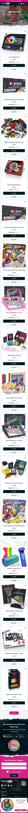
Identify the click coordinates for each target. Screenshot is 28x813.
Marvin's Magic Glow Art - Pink (14, 312)
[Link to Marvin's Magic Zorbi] (14, 42)
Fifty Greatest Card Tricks (14, 355)
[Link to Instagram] (5, 785)
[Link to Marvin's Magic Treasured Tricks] (14, 383)
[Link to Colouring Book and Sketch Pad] (14, 596)
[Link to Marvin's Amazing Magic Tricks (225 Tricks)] (14, 255)
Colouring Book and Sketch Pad (14, 611)
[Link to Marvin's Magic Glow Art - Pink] (14, 298)
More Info (18, 66)
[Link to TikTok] (12, 785)
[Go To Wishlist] (21, 3)
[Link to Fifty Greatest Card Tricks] (14, 341)
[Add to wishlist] (25, 31)
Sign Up (14, 775)
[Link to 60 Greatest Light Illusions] (14, 170)
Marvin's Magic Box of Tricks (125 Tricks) (14, 526)
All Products (6, 7)
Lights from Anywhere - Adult (14, 694)
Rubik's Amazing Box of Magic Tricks (14, 142)
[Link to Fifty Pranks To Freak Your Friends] (14, 468)
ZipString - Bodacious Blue (14, 568)
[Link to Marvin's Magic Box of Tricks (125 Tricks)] (14, 511)
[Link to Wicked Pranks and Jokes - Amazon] (14, 639)
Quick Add (14, 69)
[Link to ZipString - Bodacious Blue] (14, 554)
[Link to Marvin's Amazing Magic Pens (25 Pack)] (14, 85)
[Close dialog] (26, 798)
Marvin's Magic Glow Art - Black (14, 440)
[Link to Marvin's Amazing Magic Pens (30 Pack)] (14, 213)
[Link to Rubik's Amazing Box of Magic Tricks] (14, 128)
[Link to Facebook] (2, 785)
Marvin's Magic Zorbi (14, 57)
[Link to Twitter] (8, 785)
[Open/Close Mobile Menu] (26, 3)
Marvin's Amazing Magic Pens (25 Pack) (14, 99)
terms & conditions (17, 771)
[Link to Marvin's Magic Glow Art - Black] (14, 426)
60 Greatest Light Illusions (14, 185)
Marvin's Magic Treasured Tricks (14, 398)
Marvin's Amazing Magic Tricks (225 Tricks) (14, 270)
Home (2, 7)
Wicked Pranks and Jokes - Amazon (14, 653)
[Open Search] (19, 3)
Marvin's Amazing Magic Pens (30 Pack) (14, 227)
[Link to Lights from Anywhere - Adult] (14, 680)
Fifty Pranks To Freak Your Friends (14, 483)
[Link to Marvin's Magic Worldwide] (5, 3)
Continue (20, 810)
